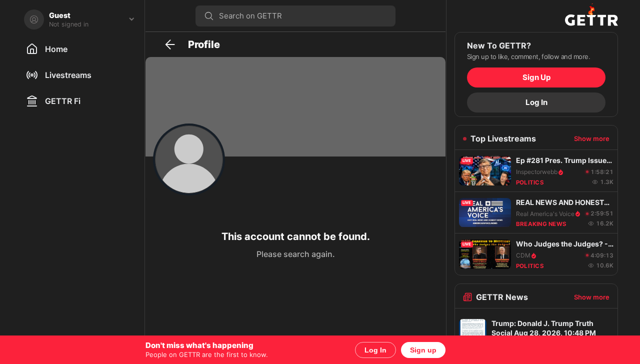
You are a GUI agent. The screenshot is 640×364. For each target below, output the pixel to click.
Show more (592, 138)
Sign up (423, 350)
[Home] (536, 16)
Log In (375, 350)
